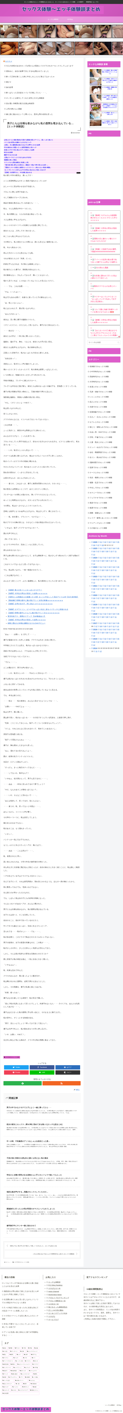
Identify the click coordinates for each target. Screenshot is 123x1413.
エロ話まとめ (53, 1304)
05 (118, 542)
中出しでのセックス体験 (99, 488)
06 (94, 545)
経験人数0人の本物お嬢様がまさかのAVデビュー (26, 623)
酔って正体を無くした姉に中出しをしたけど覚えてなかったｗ (30, 77)
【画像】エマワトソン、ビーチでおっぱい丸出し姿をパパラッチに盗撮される (38, 609)
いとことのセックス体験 (99, 397)
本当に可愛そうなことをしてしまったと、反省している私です (20, 1325)
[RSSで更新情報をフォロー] (61, 1083)
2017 (95, 623)
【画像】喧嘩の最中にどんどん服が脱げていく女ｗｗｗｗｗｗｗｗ (34, 613)
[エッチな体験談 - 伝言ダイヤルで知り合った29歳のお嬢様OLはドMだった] (95, 82)
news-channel (53, 1291)
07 (98, 545)
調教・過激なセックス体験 (100, 513)
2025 (95, 548)
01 (101, 542)
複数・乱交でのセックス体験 (101, 483)
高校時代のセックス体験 (99, 377)
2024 (95, 558)
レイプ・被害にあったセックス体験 (103, 518)
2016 (95, 629)
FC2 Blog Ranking (55, 1285)
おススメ (8, 61)
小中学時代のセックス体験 (12, 1057)
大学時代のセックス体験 (99, 382)
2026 (95, 542)
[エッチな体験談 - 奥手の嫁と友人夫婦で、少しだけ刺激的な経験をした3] (95, 99)
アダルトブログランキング (58, 1298)
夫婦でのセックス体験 (98, 407)
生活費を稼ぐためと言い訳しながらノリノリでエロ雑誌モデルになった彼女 (20, 1301)
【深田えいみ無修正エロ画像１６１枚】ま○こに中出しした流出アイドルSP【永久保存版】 (43, 597)
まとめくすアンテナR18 (57, 1313)
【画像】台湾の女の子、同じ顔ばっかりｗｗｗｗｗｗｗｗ (30, 604)
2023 (95, 567)
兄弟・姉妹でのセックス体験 (101, 392)
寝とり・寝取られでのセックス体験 (103, 427)
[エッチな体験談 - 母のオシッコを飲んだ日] (95, 115)
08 (103, 545)
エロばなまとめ (54, 1288)
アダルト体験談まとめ (57, 1301)
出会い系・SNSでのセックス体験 (103, 432)
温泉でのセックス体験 (98, 467)
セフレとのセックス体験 (99, 422)
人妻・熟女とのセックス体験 (101, 442)
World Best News (55, 1295)
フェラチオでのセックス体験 (101, 498)
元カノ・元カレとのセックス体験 (103, 417)
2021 (95, 586)
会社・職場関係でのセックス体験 (103, 452)
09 (107, 551)
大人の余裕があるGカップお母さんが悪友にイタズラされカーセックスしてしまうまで (39, 66)
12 (94, 555)
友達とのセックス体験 (98, 387)
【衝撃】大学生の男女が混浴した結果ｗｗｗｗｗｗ (27, 593)
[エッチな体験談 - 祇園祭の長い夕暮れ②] (95, 90)
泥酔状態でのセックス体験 (100, 462)
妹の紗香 (9, 87)
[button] (118, 342)
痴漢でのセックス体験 (98, 508)
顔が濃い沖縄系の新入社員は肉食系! (20, 103)
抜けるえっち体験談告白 (57, 1307)
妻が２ (8, 82)
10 (111, 551)
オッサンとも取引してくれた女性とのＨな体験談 (25, 98)
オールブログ (53, 1320)
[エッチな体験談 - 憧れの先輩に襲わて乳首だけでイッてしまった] (95, 73)
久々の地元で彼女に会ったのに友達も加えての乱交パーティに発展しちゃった (20, 1309)
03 (110, 542)
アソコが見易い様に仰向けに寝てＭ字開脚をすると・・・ (20, 1333)
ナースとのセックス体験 (99, 473)
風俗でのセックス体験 (98, 503)
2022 (95, 576)
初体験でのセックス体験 (99, 366)
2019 (95, 604)
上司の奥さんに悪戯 (14, 109)
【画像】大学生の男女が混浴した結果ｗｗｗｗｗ (27, 620)
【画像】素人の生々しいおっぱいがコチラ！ (25, 590)
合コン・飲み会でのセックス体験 (103, 457)
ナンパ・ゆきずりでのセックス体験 (103, 447)
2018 (95, 614)
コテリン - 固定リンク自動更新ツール (1, 26)
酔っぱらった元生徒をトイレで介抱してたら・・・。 (27, 93)
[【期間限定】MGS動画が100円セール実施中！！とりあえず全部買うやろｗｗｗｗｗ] (95, 107)
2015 (95, 639)
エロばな (51, 1316)
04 (114, 542)
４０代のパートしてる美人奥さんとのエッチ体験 (20, 1317)
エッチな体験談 (54, 1282)
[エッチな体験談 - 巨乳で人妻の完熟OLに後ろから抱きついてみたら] (95, 124)
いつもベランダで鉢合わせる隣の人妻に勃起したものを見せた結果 (20, 1284)
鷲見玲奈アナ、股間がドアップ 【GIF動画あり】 (27, 616)
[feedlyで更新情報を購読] (22, 1083)
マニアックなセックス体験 (100, 523)
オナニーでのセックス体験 (100, 493)
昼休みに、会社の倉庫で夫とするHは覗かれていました (27, 71)
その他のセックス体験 (98, 528)
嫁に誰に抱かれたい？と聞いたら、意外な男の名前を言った (29, 114)
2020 (95, 595)
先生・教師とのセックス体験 (101, 478)
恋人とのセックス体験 (98, 402)
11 (116, 551)
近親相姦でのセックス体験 (100, 412)
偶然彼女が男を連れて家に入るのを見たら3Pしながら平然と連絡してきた (20, 1292)
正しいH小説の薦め (55, 1310)
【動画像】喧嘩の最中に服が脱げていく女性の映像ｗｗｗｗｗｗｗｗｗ (35, 600)
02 (105, 542)
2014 (95, 648)
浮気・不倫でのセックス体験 (101, 437)
